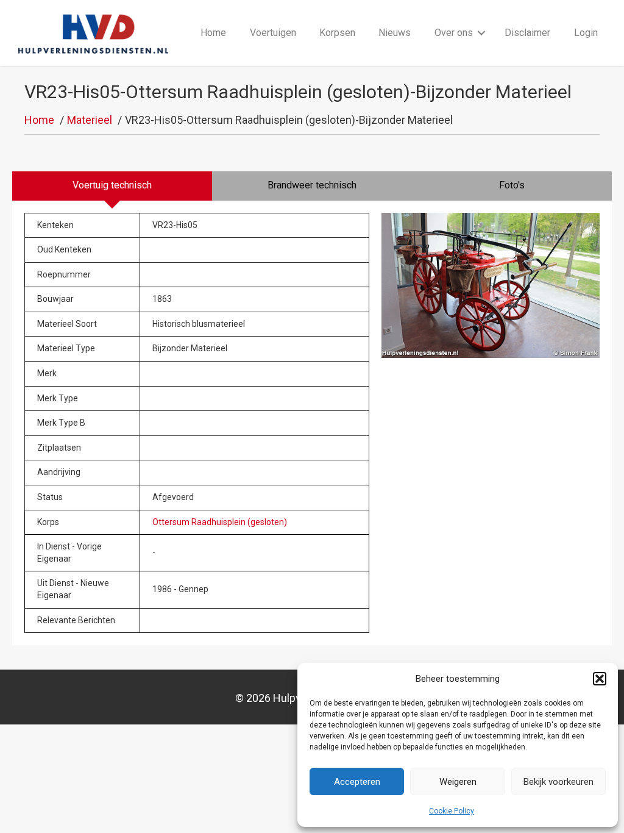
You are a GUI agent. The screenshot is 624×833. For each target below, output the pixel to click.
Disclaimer (527, 32)
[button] (600, 679)
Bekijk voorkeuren (558, 781)
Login (586, 32)
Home (213, 32)
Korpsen (337, 32)
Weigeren (458, 781)
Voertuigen (273, 32)
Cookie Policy (451, 811)
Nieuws (394, 32)
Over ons (453, 32)
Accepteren (357, 781)
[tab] (112, 186)
